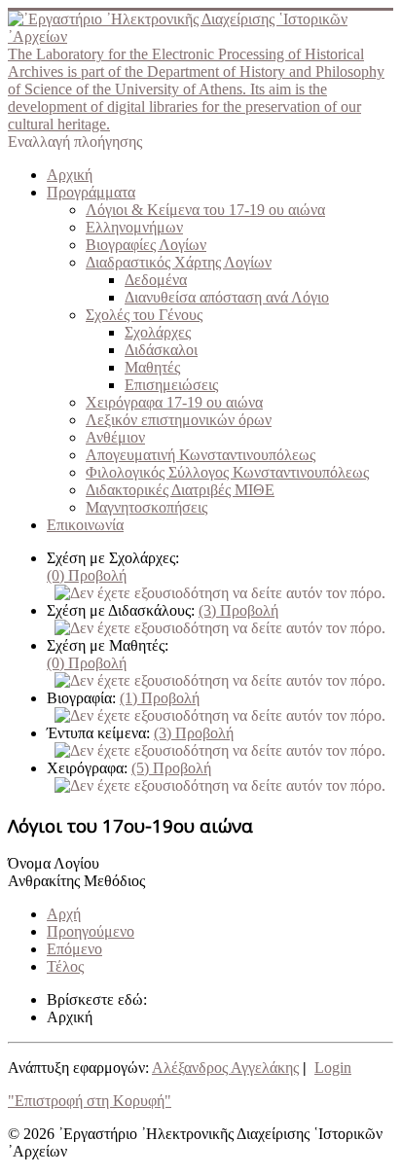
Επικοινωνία (85, 525)
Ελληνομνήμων (134, 227)
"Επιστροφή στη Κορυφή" (89, 1100)
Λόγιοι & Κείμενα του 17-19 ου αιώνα (205, 209)
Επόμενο (74, 949)
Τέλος (65, 966)
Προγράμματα (91, 192)
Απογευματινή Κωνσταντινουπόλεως (200, 454)
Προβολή (87, 575)
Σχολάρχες (158, 332)
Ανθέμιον (115, 437)
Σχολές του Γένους (144, 314)
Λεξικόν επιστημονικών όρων (179, 419)
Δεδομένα (156, 279)
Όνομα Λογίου (53, 863)
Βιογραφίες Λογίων (146, 244)
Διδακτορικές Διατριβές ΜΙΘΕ (180, 489)
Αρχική (69, 174)
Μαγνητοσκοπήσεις (146, 507)
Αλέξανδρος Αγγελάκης (225, 1067)
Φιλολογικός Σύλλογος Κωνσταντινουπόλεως (227, 472)
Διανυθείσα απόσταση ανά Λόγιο (227, 297)
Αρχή (64, 914)
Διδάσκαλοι (161, 349)
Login (332, 1067)
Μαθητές (152, 367)
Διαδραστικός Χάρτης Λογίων (179, 262)
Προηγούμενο (90, 931)
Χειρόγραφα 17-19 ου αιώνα (174, 402)
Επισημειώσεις (171, 384)
